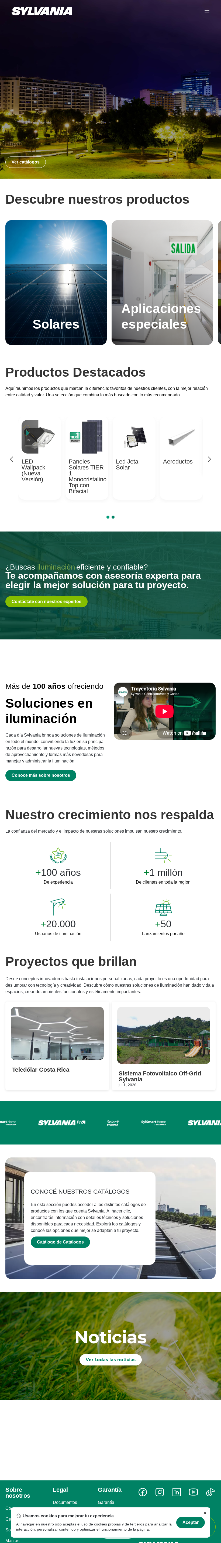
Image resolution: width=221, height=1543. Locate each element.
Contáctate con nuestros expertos (46, 601)
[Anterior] (11, 460)
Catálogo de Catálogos (60, 1242)
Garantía (106, 1502)
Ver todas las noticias (111, 1359)
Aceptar (190, 1522)
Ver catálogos (26, 162)
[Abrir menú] (207, 11)
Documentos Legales (65, 1505)
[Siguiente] (209, 460)
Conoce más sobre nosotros (41, 775)
